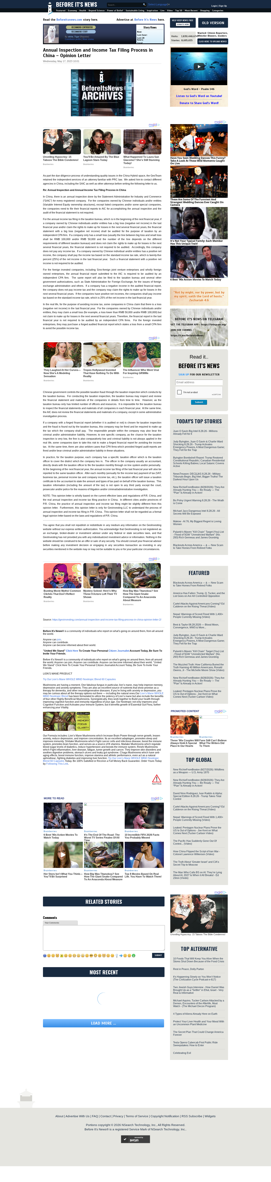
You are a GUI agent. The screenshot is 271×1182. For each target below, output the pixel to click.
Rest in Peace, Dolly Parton (188, 969)
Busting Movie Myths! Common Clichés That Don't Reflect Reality (62, 594)
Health (82, 10)
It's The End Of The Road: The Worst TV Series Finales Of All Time (102, 837)
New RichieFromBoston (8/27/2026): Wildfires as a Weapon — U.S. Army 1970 (198, 771)
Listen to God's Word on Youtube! (199, 96)
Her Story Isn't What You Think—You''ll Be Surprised (63, 875)
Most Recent (191, 10)
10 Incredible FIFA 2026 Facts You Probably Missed (142, 836)
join (59, 639)
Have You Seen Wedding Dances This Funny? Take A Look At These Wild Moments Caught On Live (198, 160)
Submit (199, 402)
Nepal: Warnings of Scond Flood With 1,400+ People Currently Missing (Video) (198, 615)
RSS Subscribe (192, 1116)
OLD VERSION (213, 23)
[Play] (199, 66)
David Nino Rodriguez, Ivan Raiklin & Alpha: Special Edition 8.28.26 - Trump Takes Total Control (197, 796)
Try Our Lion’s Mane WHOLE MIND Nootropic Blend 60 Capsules (79, 679)
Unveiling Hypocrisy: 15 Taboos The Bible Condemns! (197, 934)
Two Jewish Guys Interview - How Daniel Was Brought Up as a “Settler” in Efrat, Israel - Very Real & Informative (198, 990)
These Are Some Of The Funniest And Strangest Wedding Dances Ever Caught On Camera (197, 202)
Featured (60, 10)
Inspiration (152, 10)
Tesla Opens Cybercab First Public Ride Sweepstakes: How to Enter (195, 1044)
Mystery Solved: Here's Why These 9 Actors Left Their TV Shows (100, 594)
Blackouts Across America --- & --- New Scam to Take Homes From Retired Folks (198, 546)
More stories (88, 39)
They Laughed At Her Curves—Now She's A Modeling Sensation (62, 373)
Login (214, 6)
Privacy (118, 1116)
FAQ (95, 1116)
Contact (105, 1116)
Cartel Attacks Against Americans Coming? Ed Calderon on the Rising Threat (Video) (198, 605)
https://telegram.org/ (213, 324)
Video (170, 10)
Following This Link (57, 763)
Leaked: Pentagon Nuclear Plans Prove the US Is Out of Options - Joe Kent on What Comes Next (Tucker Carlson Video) (197, 694)
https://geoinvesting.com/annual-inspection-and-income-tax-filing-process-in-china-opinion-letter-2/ (106, 619)
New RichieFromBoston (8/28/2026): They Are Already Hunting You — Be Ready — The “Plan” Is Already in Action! (198, 490)
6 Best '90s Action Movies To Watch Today (195, 279)
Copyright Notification (165, 1116)
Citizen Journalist (119, 650)
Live (162, 10)
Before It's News (76, 4)
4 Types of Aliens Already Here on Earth (195, 1014)
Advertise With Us (78, 1116)
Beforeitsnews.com (69, 19)
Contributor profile (73, 39)
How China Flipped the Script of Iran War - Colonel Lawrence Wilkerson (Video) (196, 853)
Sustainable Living (135, 10)
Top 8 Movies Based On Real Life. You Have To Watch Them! (143, 875)
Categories (217, 10)
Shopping (205, 10)
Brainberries (49, 380)
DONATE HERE (183, 24)
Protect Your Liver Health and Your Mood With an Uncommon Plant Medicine (198, 1023)
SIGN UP (183, 374)
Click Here (72, 650)
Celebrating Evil (182, 1053)
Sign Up (223, 6)
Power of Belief (115, 10)
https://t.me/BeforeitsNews (187, 335)
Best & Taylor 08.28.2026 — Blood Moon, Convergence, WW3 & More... (196, 626)
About (59, 1116)
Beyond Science (97, 10)
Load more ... (103, 1023)
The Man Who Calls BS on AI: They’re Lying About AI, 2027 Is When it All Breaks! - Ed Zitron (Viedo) (197, 875)
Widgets (210, 1116)
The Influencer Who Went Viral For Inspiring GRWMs (141, 371)
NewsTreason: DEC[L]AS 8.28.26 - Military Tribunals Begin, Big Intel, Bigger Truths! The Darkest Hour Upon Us (198, 476)
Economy (72, 10)
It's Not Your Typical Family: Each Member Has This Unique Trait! (196, 242)
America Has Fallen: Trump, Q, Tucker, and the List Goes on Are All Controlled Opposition (199, 594)
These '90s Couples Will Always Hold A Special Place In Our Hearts (184, 743)
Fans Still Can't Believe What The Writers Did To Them (213, 743)
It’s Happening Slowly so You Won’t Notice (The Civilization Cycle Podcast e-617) (197, 978)
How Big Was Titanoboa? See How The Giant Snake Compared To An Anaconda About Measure (140, 596)
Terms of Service (137, 1116)
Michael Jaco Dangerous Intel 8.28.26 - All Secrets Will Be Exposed (196, 512)
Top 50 (178, 10)
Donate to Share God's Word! (199, 103)
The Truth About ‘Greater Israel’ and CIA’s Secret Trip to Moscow (196, 863)
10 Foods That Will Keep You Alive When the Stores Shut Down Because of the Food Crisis (198, 960)
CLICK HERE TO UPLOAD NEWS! (213, 41)
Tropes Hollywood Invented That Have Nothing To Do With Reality (101, 373)
